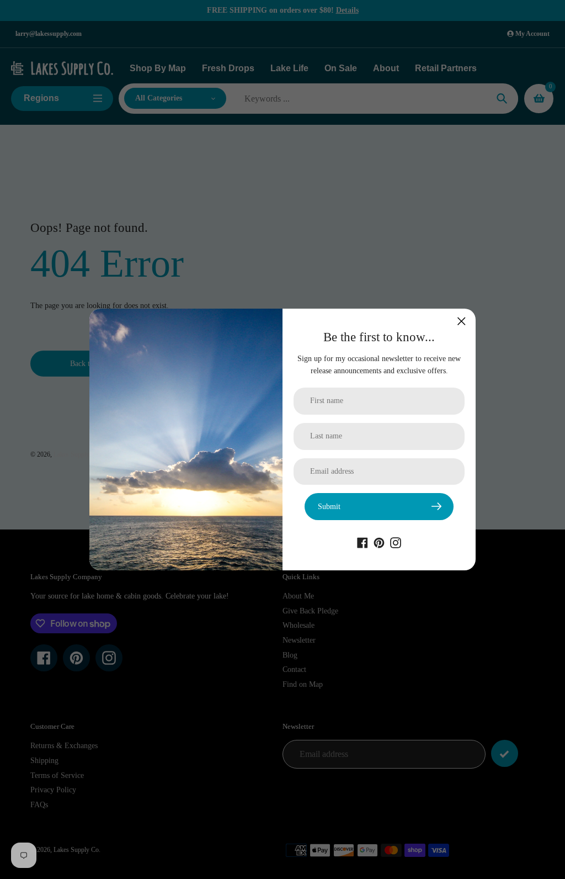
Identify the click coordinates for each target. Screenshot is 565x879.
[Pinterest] (379, 542)
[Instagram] (395, 542)
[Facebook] (362, 542)
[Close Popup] (461, 321)
